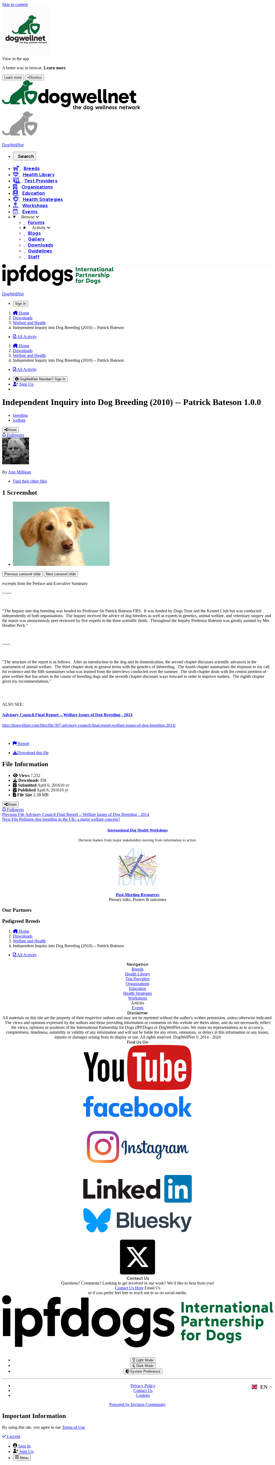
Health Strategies (137, 993)
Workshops (137, 998)
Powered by (137, 1404)
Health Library (137, 974)
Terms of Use (73, 1427)
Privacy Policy (143, 1385)
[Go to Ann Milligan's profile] (15, 463)
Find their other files (30, 481)
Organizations (137, 983)
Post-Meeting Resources (137, 894)
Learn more (13, 77)
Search (26, 156)
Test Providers (137, 978)
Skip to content (15, 4)
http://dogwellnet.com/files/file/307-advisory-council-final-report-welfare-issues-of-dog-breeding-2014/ (89, 725)
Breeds (137, 969)
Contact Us (143, 1390)
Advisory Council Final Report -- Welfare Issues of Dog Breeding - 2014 (67, 714)
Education (137, 988)
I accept (13, 1436)
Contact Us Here (129, 1288)
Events (137, 1007)
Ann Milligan (19, 472)
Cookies (143, 1395)
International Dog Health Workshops (137, 830)
